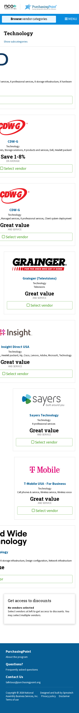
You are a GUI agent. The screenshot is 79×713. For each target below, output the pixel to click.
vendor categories (29, 19)
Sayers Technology (44, 415)
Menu (72, 19)
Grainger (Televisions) (40, 278)
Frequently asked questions (22, 669)
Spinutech (68, 692)
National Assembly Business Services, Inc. (22, 694)
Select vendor (41, 305)
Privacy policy (48, 696)
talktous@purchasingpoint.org (23, 682)
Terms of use (12, 699)
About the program (17, 657)
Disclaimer (64, 696)
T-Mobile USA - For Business (45, 483)
